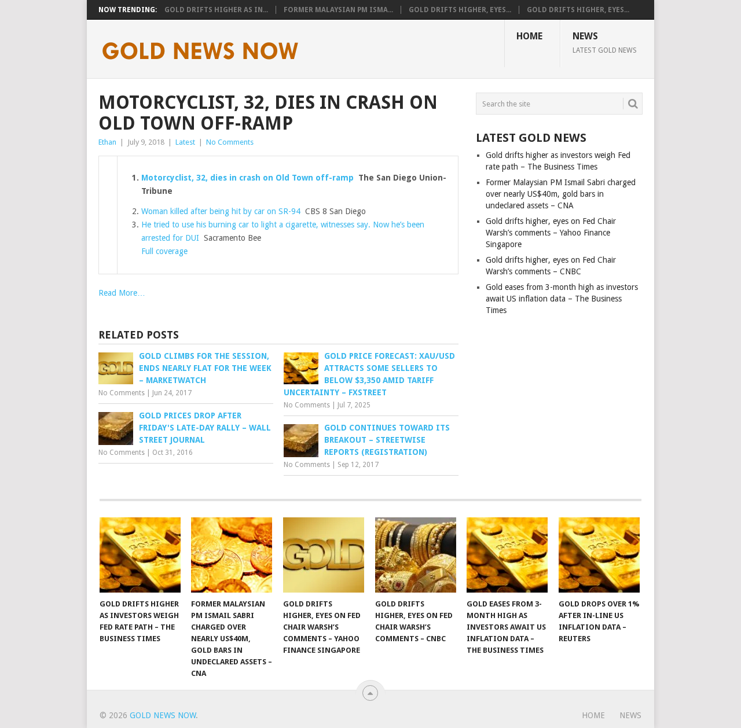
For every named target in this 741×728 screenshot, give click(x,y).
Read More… (121, 292)
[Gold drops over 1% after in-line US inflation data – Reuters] (599, 555)
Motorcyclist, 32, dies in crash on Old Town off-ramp (247, 177)
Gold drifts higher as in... (216, 10)
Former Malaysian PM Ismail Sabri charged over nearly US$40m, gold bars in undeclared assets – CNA (561, 194)
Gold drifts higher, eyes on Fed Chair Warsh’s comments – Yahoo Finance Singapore (551, 232)
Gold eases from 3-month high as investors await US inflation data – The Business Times (562, 298)
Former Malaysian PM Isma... (338, 10)
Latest (185, 142)
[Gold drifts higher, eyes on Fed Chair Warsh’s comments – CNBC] (415, 555)
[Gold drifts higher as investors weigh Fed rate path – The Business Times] (140, 555)
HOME (529, 36)
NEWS (605, 42)
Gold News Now (163, 715)
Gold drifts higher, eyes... (460, 10)
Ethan (107, 142)
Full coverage (164, 251)
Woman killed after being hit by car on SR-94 (220, 211)
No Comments (230, 142)
